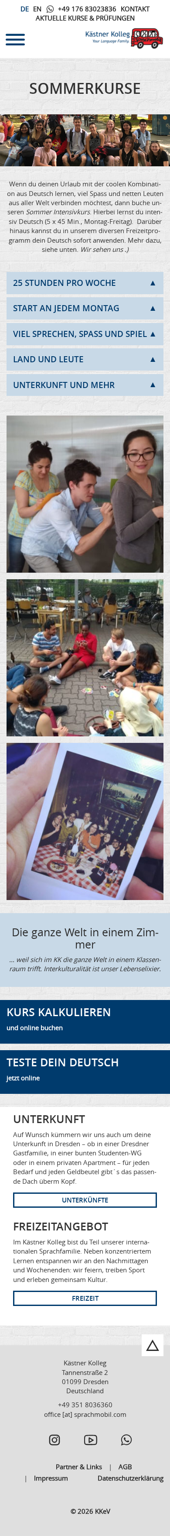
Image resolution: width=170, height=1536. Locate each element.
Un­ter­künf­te (85, 1200)
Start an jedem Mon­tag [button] (66, 308)
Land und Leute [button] (48, 359)
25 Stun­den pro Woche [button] (64, 283)
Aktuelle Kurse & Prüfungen (85, 18)
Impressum (51, 1478)
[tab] (85, 283)
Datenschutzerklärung (130, 1478)
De (24, 8)
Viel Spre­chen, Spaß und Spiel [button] (80, 334)
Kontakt (135, 8)
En (37, 8)
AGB (125, 1466)
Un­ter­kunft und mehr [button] (64, 385)
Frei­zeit (85, 1298)
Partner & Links (79, 1466)
